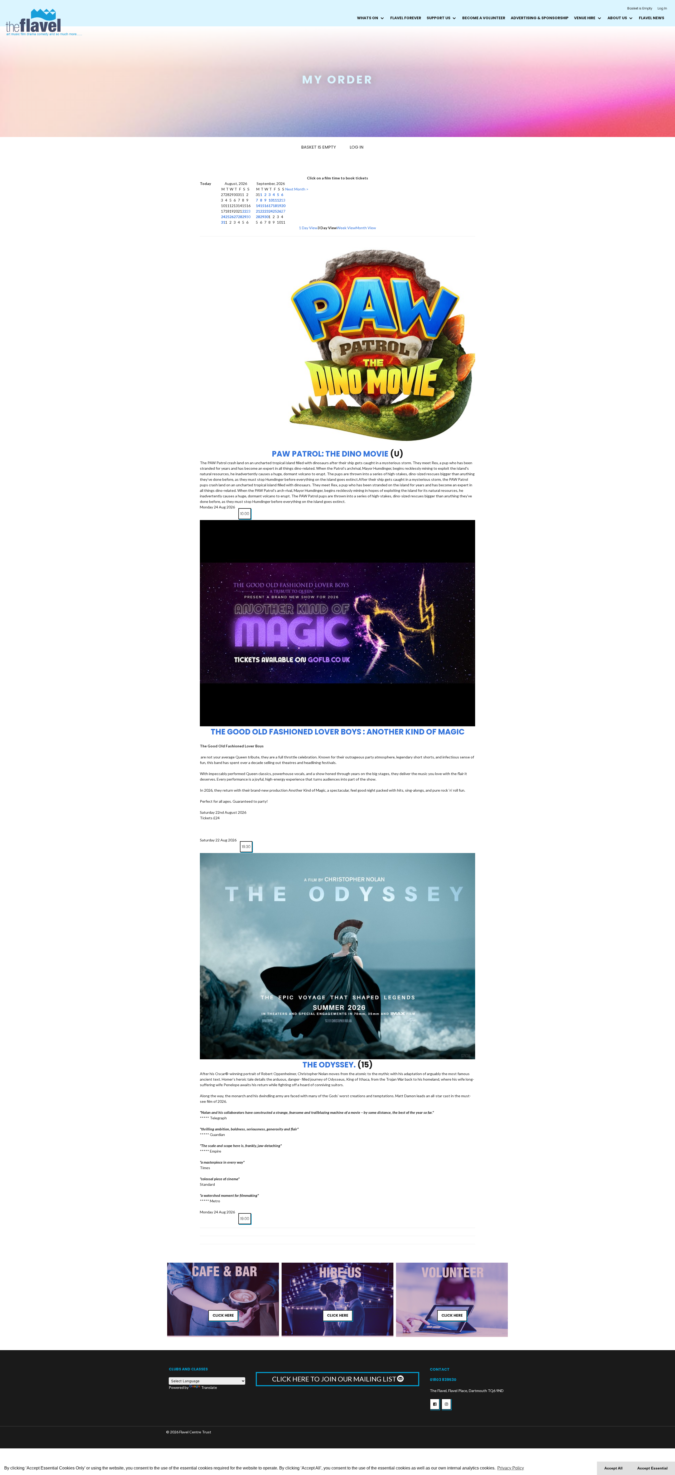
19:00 (244, 1218)
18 (275, 205)
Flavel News (651, 18)
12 (279, 200)
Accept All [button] (613, 1468)
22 (244, 211)
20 (283, 205)
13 (283, 200)
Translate (209, 1387)
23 (248, 211)
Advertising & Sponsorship (539, 18)
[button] (435, 1404)
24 (223, 216)
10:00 (244, 513)
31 (223, 222)
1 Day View (308, 228)
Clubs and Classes (188, 1369)
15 (262, 205)
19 (279, 205)
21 (258, 211)
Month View (366, 228)
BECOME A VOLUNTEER (483, 18)
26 (231, 216)
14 (258, 205)
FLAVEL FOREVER (405, 18)
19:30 (246, 846)
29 (244, 216)
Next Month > (296, 189)
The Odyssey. (329, 1065)
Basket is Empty (639, 8)
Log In (662, 8)
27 (236, 216)
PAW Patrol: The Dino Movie (330, 454)
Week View (346, 228)
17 (270, 205)
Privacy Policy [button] (510, 1468)
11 (275, 200)
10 (270, 200)
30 (248, 216)
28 (240, 216)
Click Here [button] (223, 1315)
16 (266, 205)
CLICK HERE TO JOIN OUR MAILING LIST (335, 1379)
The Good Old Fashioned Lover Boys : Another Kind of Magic (338, 732)
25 (227, 216)
